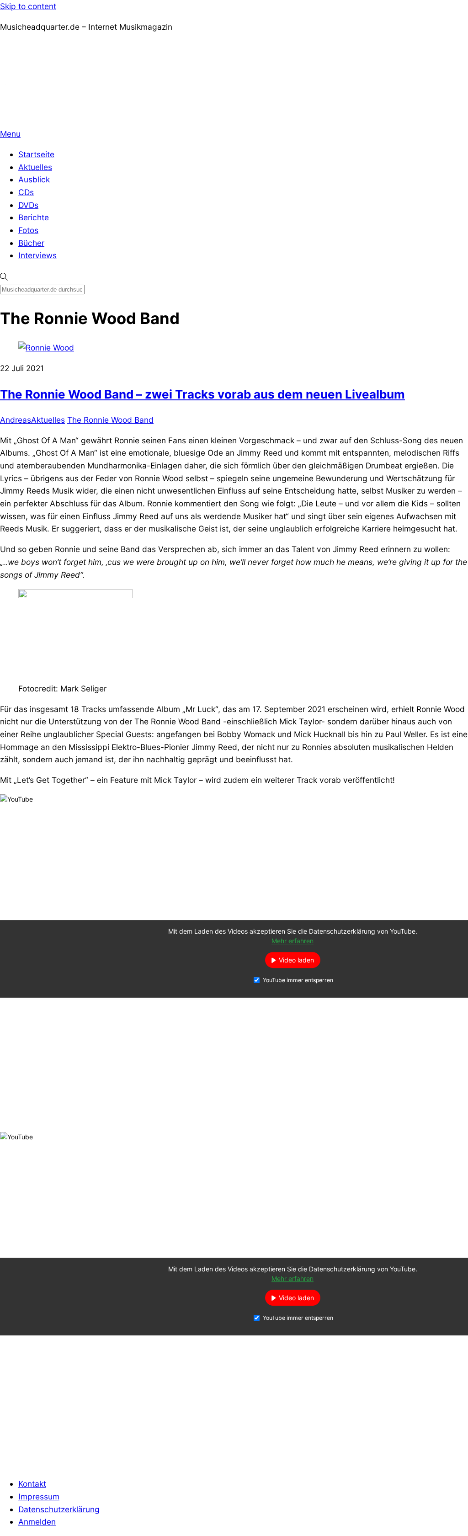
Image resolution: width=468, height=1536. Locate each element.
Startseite (36, 154)
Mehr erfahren (292, 941)
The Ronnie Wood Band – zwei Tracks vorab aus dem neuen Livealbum (202, 394)
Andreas (15, 420)
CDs (26, 192)
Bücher (31, 243)
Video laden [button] (296, 960)
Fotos (28, 230)
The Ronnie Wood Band (110, 420)
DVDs (28, 205)
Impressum (38, 1496)
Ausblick (34, 179)
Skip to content (28, 6)
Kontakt (32, 1483)
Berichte (33, 217)
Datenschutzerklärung (59, 1509)
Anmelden (37, 1521)
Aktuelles (35, 167)
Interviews (37, 255)
